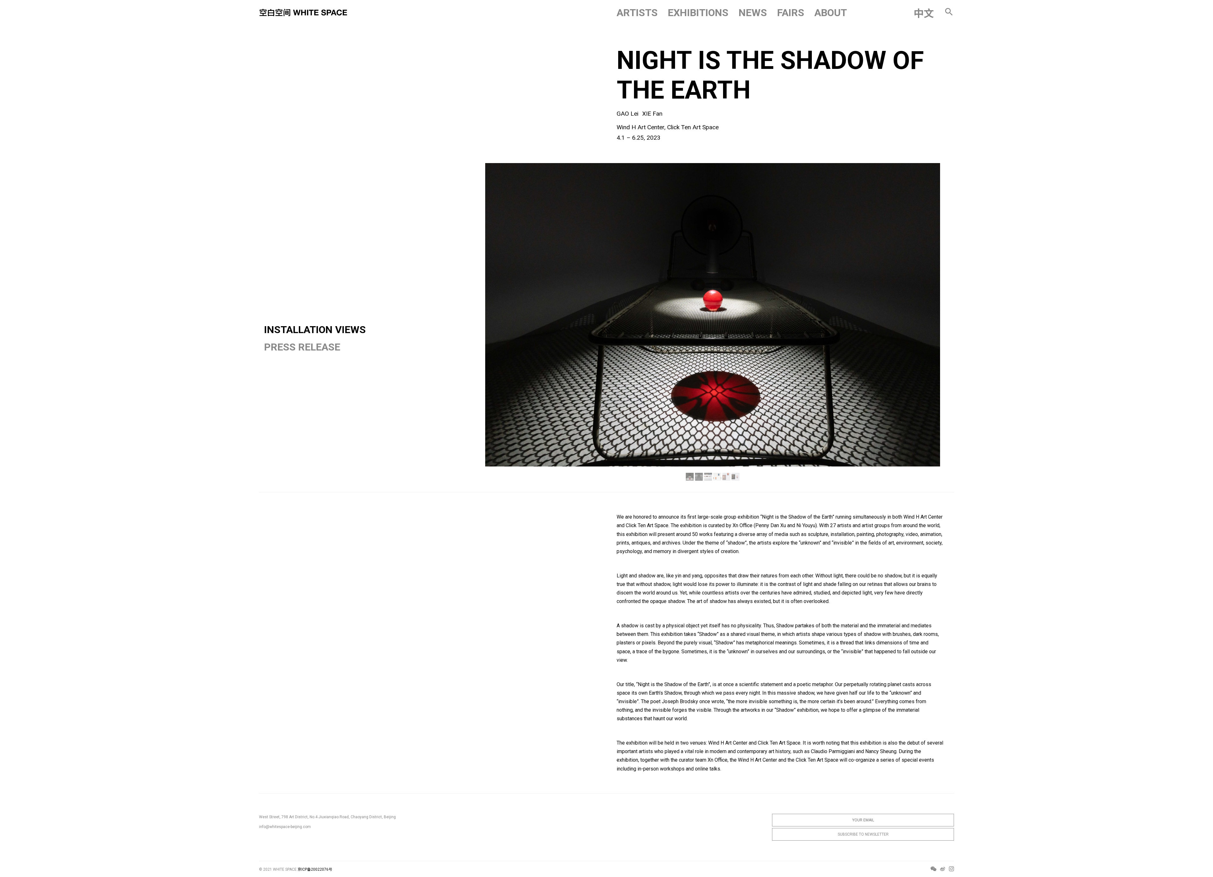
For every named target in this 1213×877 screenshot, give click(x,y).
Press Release (302, 347)
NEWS (753, 13)
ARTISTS (637, 13)
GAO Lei (627, 113)
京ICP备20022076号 (315, 869)
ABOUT (830, 13)
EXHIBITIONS (698, 13)
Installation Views (315, 330)
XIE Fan (652, 113)
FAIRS (790, 13)
